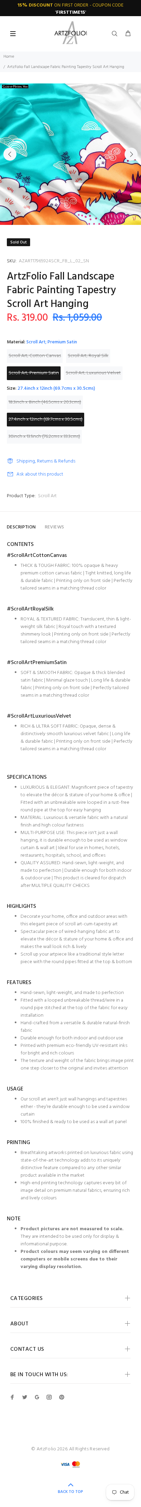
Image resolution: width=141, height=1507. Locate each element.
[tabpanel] (70, 154)
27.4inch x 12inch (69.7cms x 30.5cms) (45, 419)
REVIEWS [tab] (54, 527)
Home (8, 56)
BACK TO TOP (70, 1491)
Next (131, 154)
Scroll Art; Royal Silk (88, 356)
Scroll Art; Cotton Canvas (35, 356)
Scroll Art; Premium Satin (34, 373)
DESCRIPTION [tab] (21, 527)
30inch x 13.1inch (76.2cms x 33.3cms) (44, 437)
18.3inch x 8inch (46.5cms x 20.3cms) (45, 402)
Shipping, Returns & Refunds (45, 461)
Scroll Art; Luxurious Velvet (93, 373)
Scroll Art (47, 496)
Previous (9, 154)
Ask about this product (39, 474)
